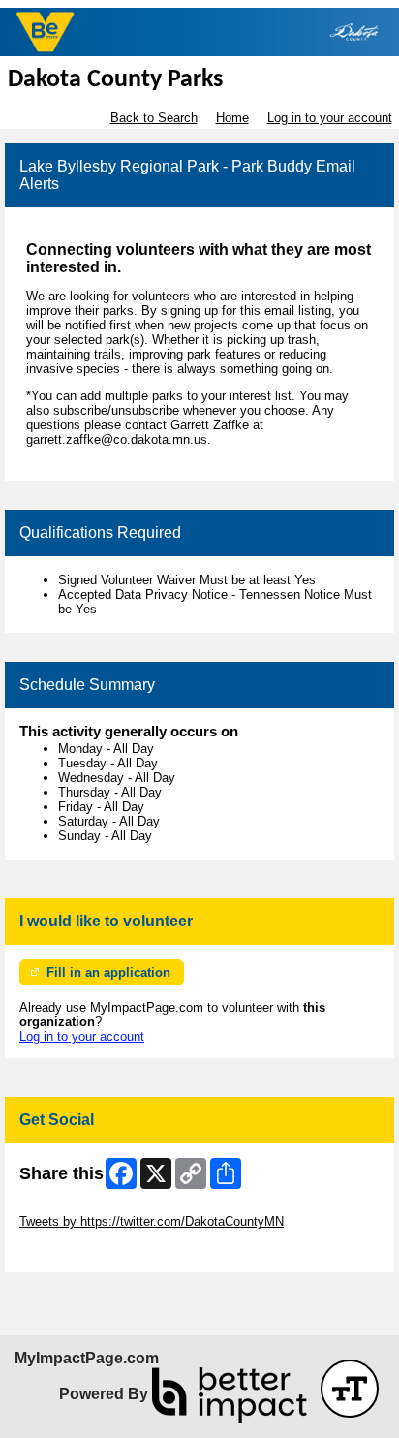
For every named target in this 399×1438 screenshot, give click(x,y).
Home (232, 117)
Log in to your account (329, 117)
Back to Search (154, 117)
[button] (350, 1389)
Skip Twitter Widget (73, 1207)
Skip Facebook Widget (82, 1250)
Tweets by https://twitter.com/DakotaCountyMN (151, 1221)
